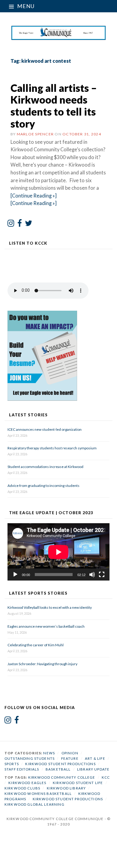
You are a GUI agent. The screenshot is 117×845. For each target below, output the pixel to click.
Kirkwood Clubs (22, 788)
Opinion (70, 753)
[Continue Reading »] (33, 196)
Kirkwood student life (78, 783)
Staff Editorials (21, 769)
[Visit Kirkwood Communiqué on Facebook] (19, 224)
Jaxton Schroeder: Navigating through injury (42, 664)
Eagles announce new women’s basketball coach (46, 626)
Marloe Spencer (35, 134)
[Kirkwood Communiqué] (58, 33)
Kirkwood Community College (61, 777)
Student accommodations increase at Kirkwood (46, 466)
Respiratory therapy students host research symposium (52, 448)
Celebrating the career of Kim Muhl (36, 645)
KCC (106, 777)
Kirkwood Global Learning (34, 804)
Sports (11, 764)
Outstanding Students (29, 758)
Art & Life (95, 758)
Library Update (93, 769)
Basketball (58, 769)
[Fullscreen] (102, 575)
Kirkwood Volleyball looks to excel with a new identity (50, 607)
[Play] (15, 575)
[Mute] (92, 575)
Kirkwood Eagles (27, 783)
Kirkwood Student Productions (60, 764)
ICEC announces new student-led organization (45, 429)
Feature (70, 758)
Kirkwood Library (66, 788)
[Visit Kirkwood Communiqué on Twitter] (28, 224)
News (49, 753)
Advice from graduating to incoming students (44, 485)
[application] (59, 552)
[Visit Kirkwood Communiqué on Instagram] (11, 224)
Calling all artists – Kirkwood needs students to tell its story (53, 106)
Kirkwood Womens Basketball (38, 793)
